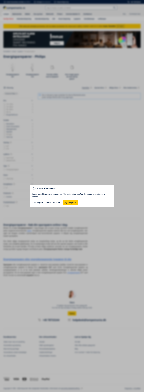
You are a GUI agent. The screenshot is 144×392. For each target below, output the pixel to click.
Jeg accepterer (70, 202)
